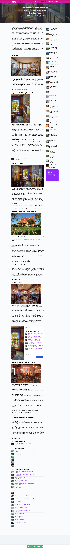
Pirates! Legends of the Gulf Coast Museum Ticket (24, 158)
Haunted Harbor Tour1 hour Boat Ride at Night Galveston (25, 474)
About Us (56, 1)
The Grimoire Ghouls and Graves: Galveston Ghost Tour (25, 498)
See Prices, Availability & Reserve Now (34, 546)
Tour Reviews (43, 1)
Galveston (25, 19)
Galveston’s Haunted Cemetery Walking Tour (23, 461)
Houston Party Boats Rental (20, 501)
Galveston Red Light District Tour (21, 456)
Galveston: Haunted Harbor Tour (21, 507)
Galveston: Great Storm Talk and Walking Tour (23, 510)
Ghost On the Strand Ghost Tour (21, 453)
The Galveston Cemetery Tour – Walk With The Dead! (24, 450)
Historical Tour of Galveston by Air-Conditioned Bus (24, 483)
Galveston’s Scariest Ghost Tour (20, 522)
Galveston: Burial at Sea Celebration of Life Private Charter (25, 525)
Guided (28, 19)
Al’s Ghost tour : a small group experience (22, 464)
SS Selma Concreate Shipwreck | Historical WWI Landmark (25, 495)
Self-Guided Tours (35, 19)
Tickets (38, 19)
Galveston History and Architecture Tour (22, 492)
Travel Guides (50, 1)
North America (31, 19)
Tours (44, 19)
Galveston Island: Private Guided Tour (36, 348)
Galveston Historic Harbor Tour (20, 519)
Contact (29, 542)
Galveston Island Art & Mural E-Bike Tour (22, 504)
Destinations (37, 1)
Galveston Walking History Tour (20, 516)
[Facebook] (11, 536)
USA (45, 19)
